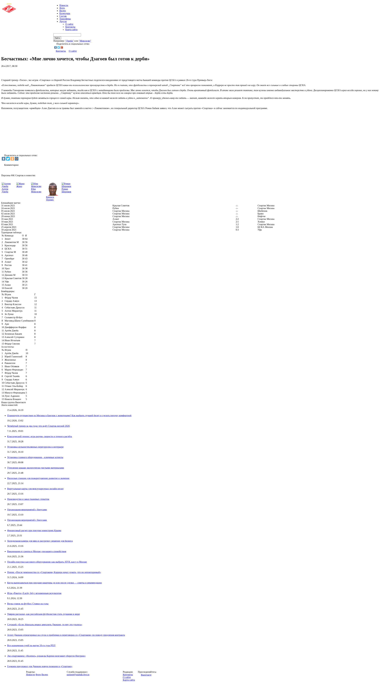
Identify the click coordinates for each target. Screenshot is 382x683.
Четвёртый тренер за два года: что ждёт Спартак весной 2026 (38, 426)
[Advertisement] (36, 71)
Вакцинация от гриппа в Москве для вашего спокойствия (36, 551)
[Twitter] (58, 47)
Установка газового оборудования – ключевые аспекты (35, 457)
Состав (63, 16)
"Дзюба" (69, 41)
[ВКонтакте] (55, 47)
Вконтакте (146, 675)
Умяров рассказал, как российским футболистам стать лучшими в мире (43, 614)
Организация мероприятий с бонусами (27, 509)
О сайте (69, 24)
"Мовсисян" (85, 41)
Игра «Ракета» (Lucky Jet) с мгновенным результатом (34, 593)
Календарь (64, 13)
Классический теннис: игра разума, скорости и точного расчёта (39, 436)
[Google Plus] (61, 47)
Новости (30, 674)
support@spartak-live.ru (78, 674)
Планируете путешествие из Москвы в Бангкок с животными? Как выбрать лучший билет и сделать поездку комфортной (69, 415)
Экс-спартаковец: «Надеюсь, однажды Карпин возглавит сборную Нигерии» (46, 656)
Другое (63, 21)
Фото (62, 8)
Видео (62, 10)
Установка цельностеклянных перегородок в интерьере (35, 447)
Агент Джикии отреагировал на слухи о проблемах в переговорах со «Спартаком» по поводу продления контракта (66, 635)
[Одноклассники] (12, 159)
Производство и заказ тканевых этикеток (28, 499)
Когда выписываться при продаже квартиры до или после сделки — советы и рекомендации (54, 582)
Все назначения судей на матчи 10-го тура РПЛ (31, 645)
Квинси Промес (50, 198)
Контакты (70, 27)
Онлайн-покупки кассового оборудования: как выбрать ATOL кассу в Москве (47, 562)
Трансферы (65, 18)
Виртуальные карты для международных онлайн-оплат (35, 488)
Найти (57, 38)
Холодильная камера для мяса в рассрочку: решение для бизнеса (40, 541)
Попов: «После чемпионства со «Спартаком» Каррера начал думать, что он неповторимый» (54, 572)
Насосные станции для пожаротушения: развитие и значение (38, 478)
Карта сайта (71, 29)
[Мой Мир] (16, 159)
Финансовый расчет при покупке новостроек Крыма (34, 530)
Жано (19, 186)
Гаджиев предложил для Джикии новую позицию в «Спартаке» (39, 666)
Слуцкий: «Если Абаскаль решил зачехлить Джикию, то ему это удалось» (44, 624)
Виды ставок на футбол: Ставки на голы (27, 603)
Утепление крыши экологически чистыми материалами (35, 467)
